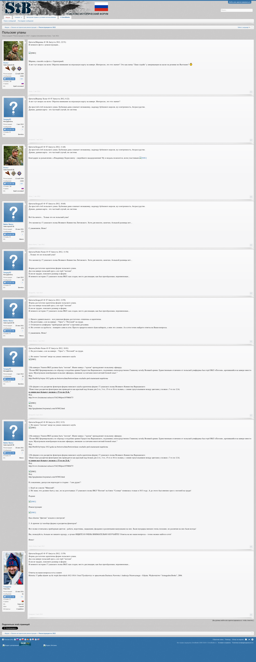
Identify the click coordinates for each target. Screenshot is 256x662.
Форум (8, 17)
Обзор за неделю (238, 639)
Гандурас (32, 614)
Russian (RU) (8, 639)
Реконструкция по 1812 (21, 36)
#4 (251, 245)
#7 (251, 415)
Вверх (249, 639)
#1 (251, 92)
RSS (252, 639)
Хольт (49, 36)
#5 (251, 293)
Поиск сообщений (10, 21)
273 (22, 231)
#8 (251, 546)
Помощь (228, 639)
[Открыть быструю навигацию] (252, 27)
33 (23, 127)
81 (23, 594)
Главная (246, 639)
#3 (251, 197)
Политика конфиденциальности (242, 642)
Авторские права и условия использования (41, 17)
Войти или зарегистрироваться (239, 2)
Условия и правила (224, 642)
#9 (251, 615)
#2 (251, 140)
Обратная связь (218, 639)
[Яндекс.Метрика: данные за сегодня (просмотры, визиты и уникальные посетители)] (50, 645)
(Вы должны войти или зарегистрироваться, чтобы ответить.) (233, 620)
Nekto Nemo (33, 244)
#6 (251, 341)
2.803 (22, 76)
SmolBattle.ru (212, 642)
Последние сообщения (25, 21)
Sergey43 (32, 139)
